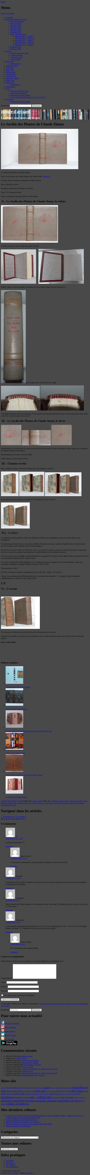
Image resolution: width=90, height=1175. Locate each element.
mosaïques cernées (21, 1097)
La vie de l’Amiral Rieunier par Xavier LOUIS (27, 97)
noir (32, 1097)
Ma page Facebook (11, 1023)
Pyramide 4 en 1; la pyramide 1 (13, 817)
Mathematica (10, 87)
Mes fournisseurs (12, 1167)
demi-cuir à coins (63, 1091)
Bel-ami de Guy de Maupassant (14, 819)
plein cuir (41, 803)
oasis (36, 1097)
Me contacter (10, 1165)
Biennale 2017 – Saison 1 (24, 36)
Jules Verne (10, 70)
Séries (8, 89)
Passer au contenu (7, 13)
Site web (4, 991)
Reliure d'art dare (15, 111)
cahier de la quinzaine (61, 1088)
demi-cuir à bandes (51, 1091)
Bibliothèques (15, 64)
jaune (52, 1094)
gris (30, 803)
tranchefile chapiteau (76, 803)
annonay (3, 1087)
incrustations (45, 1094)
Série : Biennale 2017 (18, 34)
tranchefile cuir (65, 1100)
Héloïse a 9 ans (26, 1056)
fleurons (85, 1091)
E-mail (4, 987)
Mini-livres (10, 62)
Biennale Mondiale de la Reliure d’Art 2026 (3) (23, 1122)
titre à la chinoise (80, 1097)
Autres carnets (15, 59)
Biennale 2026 (15, 24)
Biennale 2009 (15, 49)
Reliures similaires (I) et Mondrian (18, 1126)
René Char (10, 68)
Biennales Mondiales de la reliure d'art (20, 1088)
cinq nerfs (16, 1091)
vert (83, 1101)
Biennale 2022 (15, 28)
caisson (70, 1088)
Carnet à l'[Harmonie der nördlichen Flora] (21, 1120)
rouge (62, 1097)
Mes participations (17, 22)
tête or (78, 1100)
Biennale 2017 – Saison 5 (24, 45)
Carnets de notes (16, 55)
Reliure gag (10, 80)
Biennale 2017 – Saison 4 (24, 43)
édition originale (7, 803)
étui (15, 803)
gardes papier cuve (21, 1094)
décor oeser (74, 801)
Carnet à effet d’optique (30, 1060)
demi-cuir (40, 1090)
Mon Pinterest (9, 1031)
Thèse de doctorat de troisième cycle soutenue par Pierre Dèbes (29, 1124)
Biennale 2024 (15, 26)
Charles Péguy (11, 74)
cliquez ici (46, 176)
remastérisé (55, 1097)
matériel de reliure (64, 1094)
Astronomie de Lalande (29, 1063)
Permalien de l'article (8, 805)
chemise (55, 801)
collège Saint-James (28, 1091)
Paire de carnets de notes (19, 53)
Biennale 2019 (15, 32)
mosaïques (7, 1097)
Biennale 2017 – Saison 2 (24, 38)
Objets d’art (10, 83)
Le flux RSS (9, 1039)
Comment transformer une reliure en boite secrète (39, 1069)
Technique (9, 99)
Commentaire (6, 978)
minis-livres (72, 1094)
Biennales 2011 (16, 47)
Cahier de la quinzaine (18, 93)
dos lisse (77, 1090)
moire (78, 1094)
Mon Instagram (10, 1027)
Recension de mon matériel (20, 95)
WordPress (15, 1173)
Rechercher (5, 106)
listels (34, 803)
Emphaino (29, 1173)
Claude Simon (11, 76)
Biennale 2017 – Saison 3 (24, 41)
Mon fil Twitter (10, 1035)
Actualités (9, 17)
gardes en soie (22, 803)
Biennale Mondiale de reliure (16, 19)
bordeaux (40, 1087)
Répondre (9, 846)
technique (70, 1097)
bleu (36, 1088)
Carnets (8, 51)
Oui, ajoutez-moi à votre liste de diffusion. (19, 995)
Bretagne (52, 1087)
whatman (4, 1104)
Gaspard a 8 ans (27, 1067)
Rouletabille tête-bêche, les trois (33, 1075)
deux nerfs (83, 801)
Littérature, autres (12, 78)
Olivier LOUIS (17, 801)
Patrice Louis (10, 72)
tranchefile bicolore (61, 803)
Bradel (46, 1087)
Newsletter (10, 1161)
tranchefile (49, 803)
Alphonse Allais (11, 66)
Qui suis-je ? (10, 1163)
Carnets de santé (16, 57)
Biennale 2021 (15, 30)
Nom (3, 982)
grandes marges (34, 1094)
